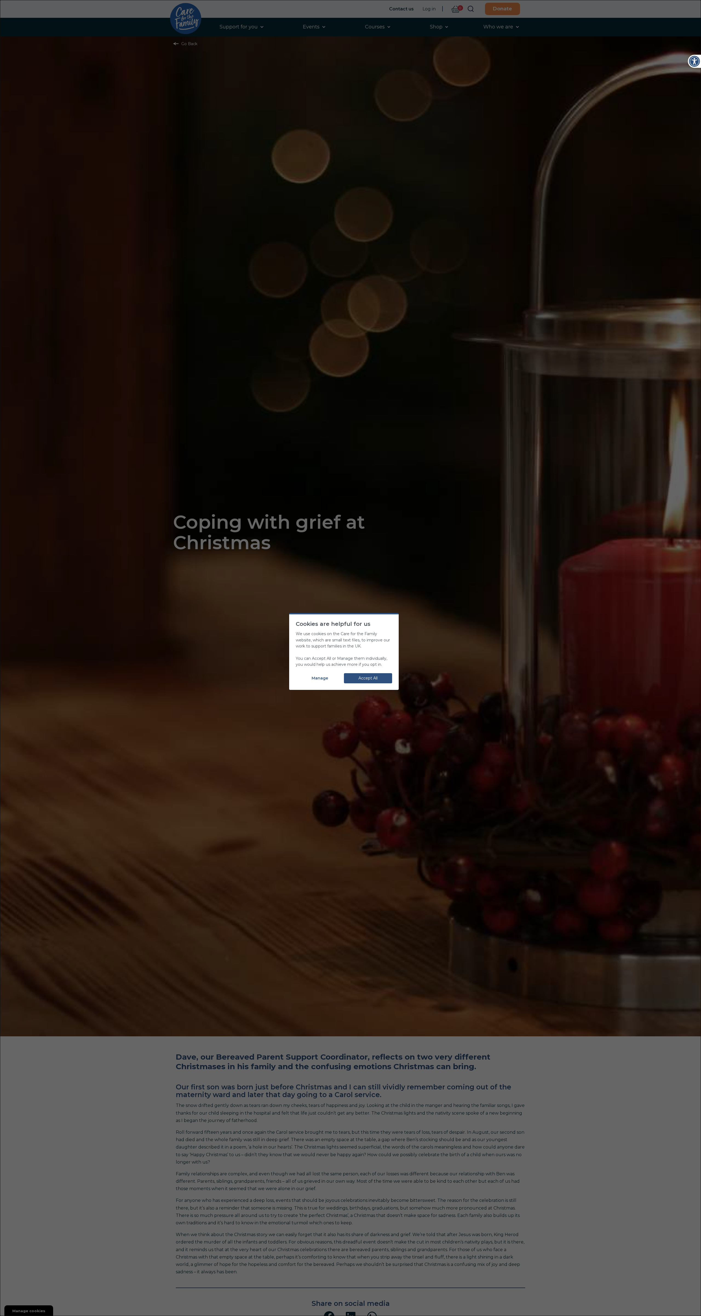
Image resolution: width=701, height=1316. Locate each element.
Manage (320, 678)
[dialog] (350, 658)
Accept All (368, 678)
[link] (694, 61)
